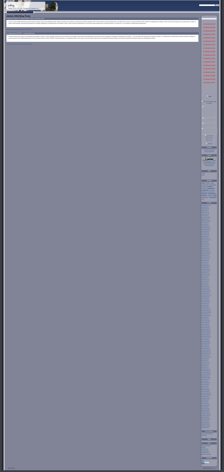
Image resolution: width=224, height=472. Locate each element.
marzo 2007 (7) (205, 367)
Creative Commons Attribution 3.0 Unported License (209, 163)
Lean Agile (211, 190)
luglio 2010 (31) (205, 298)
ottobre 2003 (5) (205, 427)
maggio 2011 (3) (205, 281)
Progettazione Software (207, 433)
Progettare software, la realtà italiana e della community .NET (25, 18)
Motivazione (205, 192)
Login (203, 175)
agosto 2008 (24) (206, 338)
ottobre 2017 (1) (205, 212)
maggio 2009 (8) (205, 322)
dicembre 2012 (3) (206, 251)
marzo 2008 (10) (205, 346)
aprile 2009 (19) (205, 324)
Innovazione (211, 188)
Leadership (205, 190)
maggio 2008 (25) (206, 343)
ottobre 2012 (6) (205, 255)
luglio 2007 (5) (205, 360)
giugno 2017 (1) (205, 214)
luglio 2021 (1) (205, 207)
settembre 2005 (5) (206, 398)
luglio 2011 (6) (205, 277)
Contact (203, 173)
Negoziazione (211, 192)
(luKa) (11, 5)
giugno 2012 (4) (205, 258)
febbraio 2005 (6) (206, 410)
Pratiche (204, 193)
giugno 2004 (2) (205, 420)
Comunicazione (212, 184)
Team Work (212, 197)
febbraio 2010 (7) (206, 306)
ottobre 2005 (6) (205, 396)
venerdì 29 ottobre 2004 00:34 (18, 29)
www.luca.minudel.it (206, 454)
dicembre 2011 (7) (206, 269)
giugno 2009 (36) (206, 320)
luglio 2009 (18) (205, 319)
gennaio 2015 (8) (206, 226)
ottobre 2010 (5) (205, 293)
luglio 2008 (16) (205, 339)
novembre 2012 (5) (206, 253)
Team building (205, 197)
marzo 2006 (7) (205, 388)
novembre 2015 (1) (206, 217)
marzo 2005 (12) (205, 408)
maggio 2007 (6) (205, 363)
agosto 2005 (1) (205, 399)
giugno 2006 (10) (206, 382)
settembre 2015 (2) (206, 220)
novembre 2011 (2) (206, 270)
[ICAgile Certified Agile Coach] (209, 122)
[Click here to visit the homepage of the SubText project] (209, 462)
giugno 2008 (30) (206, 341)
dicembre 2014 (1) (206, 227)
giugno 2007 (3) (205, 362)
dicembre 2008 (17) (206, 331)
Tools (203, 199)
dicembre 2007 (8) (206, 351)
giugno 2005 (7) (205, 403)
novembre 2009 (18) (206, 312)
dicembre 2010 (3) (206, 289)
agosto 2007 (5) (205, 358)
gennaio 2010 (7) (206, 308)
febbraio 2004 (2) (206, 424)
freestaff (203, 447)
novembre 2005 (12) (206, 394)
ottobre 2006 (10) (206, 375)
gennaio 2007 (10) (206, 370)
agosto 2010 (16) (206, 296)
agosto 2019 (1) (205, 208)
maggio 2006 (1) (205, 384)
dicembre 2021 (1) (206, 205)
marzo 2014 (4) (205, 236)
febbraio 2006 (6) (206, 389)
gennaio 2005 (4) (206, 412)
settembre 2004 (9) (206, 418)
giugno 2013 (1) (205, 243)
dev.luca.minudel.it (206, 445)
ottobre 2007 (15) (206, 355)
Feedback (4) (29, 29)
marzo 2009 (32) (205, 325)
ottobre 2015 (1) (205, 219)
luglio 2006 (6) (205, 381)
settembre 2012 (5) (206, 257)
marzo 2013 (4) (205, 246)
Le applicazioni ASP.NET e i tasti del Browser (20, 33)
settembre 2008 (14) (206, 336)
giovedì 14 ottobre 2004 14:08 (18, 44)
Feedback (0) (29, 44)
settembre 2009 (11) (206, 315)
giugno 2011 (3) (205, 279)
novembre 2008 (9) (206, 332)
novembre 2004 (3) (206, 415)
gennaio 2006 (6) (206, 391)
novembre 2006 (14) (206, 374)
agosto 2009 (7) (205, 317)
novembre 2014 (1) (206, 229)
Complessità (205, 184)
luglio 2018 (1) (205, 210)
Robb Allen (213, 468)
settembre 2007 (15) (206, 356)
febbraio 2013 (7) (206, 248)
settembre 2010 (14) (206, 294)
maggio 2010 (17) (206, 301)
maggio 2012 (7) (205, 260)
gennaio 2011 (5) (206, 288)
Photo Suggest (205, 450)
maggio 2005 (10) (206, 405)
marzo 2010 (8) (205, 305)
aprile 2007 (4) (205, 365)
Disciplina (204, 188)
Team (215, 195)
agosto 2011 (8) (205, 276)
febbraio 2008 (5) (206, 348)
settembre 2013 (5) (206, 239)
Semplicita (210, 195)
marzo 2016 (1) (205, 215)
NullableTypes (205, 449)
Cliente (212, 183)
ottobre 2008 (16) (206, 334)
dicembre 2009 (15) (206, 310)
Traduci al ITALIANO (209, 151)
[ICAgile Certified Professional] (209, 127)
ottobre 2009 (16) (206, 313)
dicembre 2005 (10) (206, 393)
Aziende (208, 183)
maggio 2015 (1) (205, 222)
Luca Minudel (212, 160)
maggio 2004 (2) (205, 422)
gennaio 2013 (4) (206, 250)
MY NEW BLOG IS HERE (209, 24)
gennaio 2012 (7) (206, 267)
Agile (203, 183)
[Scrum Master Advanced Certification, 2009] (209, 134)
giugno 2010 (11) (206, 300)
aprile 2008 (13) (205, 344)
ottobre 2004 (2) (205, 417)
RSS (203, 460)
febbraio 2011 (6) (206, 286)
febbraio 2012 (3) (206, 265)
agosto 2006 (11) (206, 379)
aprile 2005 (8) (205, 406)
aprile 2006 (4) (205, 386)
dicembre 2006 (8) (206, 372)
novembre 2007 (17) (206, 353)
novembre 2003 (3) (206, 425)
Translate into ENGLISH (209, 149)
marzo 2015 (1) (205, 224)
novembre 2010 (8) (206, 291)
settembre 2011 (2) (206, 274)
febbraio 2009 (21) (206, 327)
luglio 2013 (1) (205, 241)
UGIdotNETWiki (205, 452)
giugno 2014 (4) (205, 232)
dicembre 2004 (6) (206, 413)
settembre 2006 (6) (206, 377)
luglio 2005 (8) (205, 401)
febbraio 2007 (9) (206, 369)
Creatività (209, 186)
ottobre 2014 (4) (205, 231)
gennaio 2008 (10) (206, 350)
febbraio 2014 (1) (206, 238)
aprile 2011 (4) (205, 282)
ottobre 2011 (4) (205, 272)
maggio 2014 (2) (205, 234)
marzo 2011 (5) (205, 284)
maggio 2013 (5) (205, 244)
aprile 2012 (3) (205, 262)
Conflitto (204, 186)
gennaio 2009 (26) (206, 329)
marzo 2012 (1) (205, 263)
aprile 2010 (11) (205, 303)
